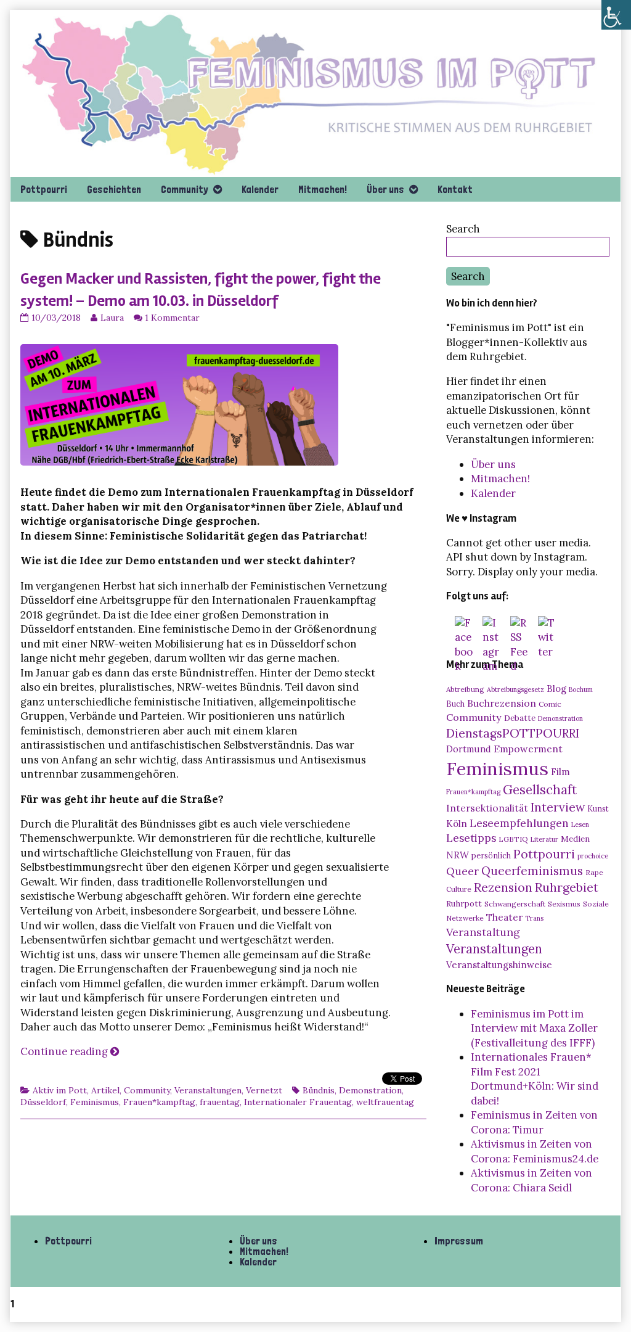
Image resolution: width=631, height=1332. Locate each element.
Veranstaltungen (208, 1090)
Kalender (260, 189)
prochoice (592, 856)
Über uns (385, 189)
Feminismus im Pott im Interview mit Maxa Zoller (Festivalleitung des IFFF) (534, 1028)
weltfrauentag (385, 1102)
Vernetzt (264, 1090)
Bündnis (319, 1090)
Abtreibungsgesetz (515, 689)
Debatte (519, 717)
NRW (457, 855)
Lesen (580, 824)
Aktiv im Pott (60, 1090)
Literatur (544, 839)
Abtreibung (465, 689)
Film (560, 771)
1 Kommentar (172, 317)
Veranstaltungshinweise (499, 965)
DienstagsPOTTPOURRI (512, 733)
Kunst (598, 808)
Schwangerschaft (514, 903)
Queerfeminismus (532, 870)
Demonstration (370, 1090)
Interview (558, 807)
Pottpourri (43, 189)
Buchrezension (501, 703)
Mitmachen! (322, 189)
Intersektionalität (487, 808)
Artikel (105, 1090)
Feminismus (94, 1102)
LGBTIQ (513, 839)
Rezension (503, 887)
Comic (550, 704)
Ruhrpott (464, 903)
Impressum (458, 1241)
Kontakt (455, 189)
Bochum (581, 689)
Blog (556, 688)
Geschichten (114, 189)
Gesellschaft (540, 789)
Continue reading (69, 1051)
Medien (575, 838)
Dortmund (468, 749)
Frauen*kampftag (159, 1102)
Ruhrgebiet (566, 887)
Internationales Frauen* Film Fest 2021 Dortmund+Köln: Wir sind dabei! (534, 1079)
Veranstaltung (483, 932)
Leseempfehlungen (519, 823)
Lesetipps (471, 838)
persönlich (491, 855)
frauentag (220, 1102)
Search (463, 229)
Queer (462, 871)
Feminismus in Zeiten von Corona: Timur (534, 1122)
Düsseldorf (43, 1102)
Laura (112, 317)
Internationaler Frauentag (298, 1102)
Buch (455, 704)
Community (184, 189)
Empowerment (528, 748)
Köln (456, 823)
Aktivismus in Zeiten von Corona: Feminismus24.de (534, 1151)
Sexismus (564, 903)
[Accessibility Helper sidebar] (616, 15)
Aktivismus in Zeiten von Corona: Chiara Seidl (531, 1180)
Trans (534, 918)
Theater (504, 917)
